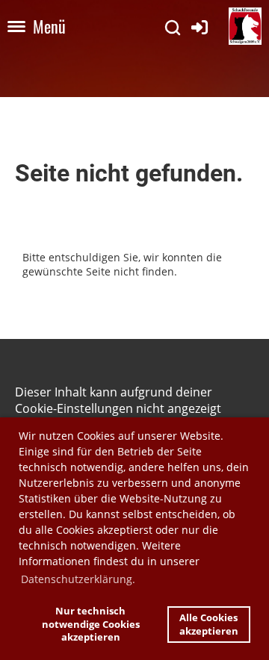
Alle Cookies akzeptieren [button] (208, 624)
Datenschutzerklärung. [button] (78, 579)
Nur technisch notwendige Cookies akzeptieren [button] (91, 624)
